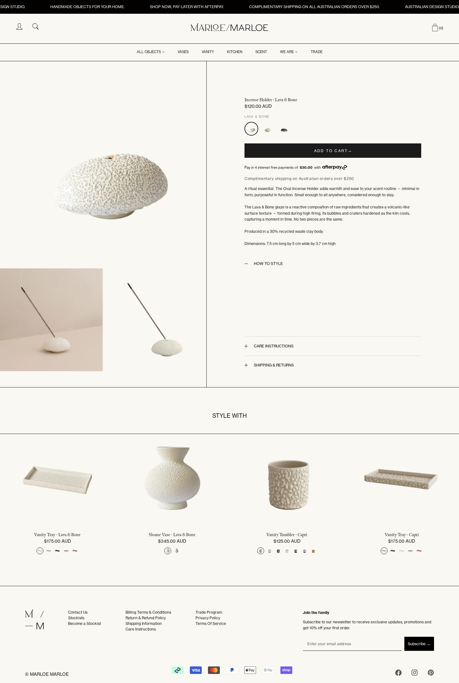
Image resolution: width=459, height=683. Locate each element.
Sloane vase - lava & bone (172, 534)
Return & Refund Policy (146, 618)
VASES (183, 52)
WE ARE (287, 52)
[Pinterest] (431, 674)
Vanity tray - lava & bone (57, 534)
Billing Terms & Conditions (148, 612)
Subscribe (417, 643)
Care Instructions (274, 346)
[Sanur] (284, 129)
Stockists (76, 618)
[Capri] (267, 129)
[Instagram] (415, 674)
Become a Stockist (84, 623)
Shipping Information (144, 623)
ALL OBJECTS (149, 52)
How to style (268, 263)
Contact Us (77, 612)
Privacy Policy (207, 618)
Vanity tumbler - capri (286, 534)
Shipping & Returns (274, 365)
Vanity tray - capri (402, 534)
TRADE (317, 52)
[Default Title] (40, 550)
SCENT (261, 52)
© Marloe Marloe (47, 674)
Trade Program (208, 612)
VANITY (208, 52)
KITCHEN (234, 52)
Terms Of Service (210, 623)
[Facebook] (398, 674)
